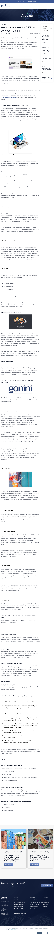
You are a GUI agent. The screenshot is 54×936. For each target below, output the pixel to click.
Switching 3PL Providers (20, 913)
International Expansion (19, 904)
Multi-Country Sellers (19, 908)
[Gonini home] (5, 5)
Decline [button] (45, 933)
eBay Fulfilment (34, 906)
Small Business (18, 900)
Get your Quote (47, 900)
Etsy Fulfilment (33, 908)
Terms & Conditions (31, 926)
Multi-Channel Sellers (19, 911)
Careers (45, 906)
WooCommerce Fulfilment (36, 902)
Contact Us (46, 902)
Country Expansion (18, 906)
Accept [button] (39, 933)
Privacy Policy (13, 929)
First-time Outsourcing (19, 902)
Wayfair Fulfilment (34, 911)
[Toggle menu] (51, 5)
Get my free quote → (47, 885)
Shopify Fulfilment (34, 900)
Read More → (8, 864)
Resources (45, 904)
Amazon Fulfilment (34, 904)
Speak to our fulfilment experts (9, 97)
